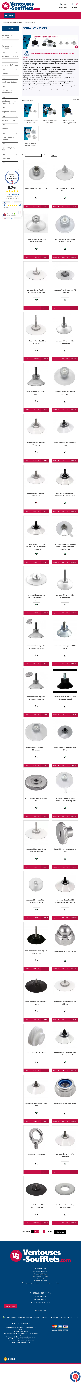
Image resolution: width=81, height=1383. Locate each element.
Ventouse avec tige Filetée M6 (50, 121)
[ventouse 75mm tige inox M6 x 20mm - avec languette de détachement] (65, 528)
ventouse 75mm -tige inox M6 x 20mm (65, 749)
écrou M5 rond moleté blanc (36, 1053)
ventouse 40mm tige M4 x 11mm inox (65, 1155)
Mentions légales (40, 1274)
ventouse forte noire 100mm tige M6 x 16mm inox (36, 1206)
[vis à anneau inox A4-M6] (36, 1138)
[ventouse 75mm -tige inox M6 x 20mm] (65, 731)
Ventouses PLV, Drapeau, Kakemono (21, 1341)
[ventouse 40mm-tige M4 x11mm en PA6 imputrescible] (65, 884)
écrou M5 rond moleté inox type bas (36, 799)
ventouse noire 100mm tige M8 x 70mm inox (36, 952)
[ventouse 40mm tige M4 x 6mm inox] (36, 1087)
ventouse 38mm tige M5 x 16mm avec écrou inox (36, 647)
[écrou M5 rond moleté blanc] (36, 1036)
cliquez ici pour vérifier (69, 1317)
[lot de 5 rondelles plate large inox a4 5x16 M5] (65, 1189)
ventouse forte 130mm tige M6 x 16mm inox (65, 291)
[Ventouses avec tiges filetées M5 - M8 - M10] (68, 110)
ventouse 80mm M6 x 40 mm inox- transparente (36, 850)
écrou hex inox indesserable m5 (65, 1104)
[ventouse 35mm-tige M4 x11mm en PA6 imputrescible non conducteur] (36, 528)
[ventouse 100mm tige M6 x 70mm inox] (36, 325)
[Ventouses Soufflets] (40, 1255)
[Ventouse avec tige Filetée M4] (30, 110)
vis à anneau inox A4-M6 (36, 1154)
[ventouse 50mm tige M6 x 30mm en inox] (65, 325)
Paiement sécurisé (40, 1280)
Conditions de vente (40, 1276)
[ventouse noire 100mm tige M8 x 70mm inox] (36, 935)
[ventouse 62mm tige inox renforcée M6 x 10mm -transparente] (36, 579)
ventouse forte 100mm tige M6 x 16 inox (65, 1003)
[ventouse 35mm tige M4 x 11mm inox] (36, 477)
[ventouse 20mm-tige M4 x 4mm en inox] (36, 172)
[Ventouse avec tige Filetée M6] (49, 110)
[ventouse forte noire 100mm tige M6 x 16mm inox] (36, 1189)
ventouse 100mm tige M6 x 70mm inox (36, 342)
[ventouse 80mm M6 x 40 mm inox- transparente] (36, 833)
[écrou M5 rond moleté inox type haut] (65, 833)
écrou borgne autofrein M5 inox (65, 951)
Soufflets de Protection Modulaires (21, 1339)
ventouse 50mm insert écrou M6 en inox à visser (36, 901)
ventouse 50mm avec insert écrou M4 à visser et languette (65, 799)
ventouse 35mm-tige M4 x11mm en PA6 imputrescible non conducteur (36, 546)
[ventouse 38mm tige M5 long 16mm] (36, 376)
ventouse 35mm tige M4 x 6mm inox (65, 444)
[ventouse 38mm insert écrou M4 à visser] (65, 376)
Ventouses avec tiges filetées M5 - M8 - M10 (68, 122)
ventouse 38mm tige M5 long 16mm (36, 393)
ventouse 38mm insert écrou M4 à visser (65, 393)
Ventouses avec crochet (21, 1343)
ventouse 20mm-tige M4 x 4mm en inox (36, 190)
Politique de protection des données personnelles (40, 1283)
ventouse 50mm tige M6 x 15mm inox (65, 190)
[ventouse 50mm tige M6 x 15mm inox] (65, 172)
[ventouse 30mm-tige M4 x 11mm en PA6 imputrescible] (65, 477)
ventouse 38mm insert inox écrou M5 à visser (36, 240)
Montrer (47, 155)
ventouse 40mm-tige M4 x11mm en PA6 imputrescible (65, 901)
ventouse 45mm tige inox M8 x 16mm (65, 647)
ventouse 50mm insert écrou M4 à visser (36, 749)
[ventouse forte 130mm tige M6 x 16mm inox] (65, 274)
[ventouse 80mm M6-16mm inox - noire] (36, 986)
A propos (40, 1278)
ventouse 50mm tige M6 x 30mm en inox (65, 342)
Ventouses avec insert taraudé (31, 144)
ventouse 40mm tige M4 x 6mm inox (36, 1104)
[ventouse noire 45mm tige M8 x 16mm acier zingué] (65, 681)
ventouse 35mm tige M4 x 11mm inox (36, 495)
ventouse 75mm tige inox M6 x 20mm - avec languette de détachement (65, 546)
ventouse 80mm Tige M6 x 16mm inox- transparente (36, 291)
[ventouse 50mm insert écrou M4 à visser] (36, 731)
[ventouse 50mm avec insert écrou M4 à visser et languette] (65, 782)
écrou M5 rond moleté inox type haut (65, 850)
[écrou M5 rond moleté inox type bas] (36, 782)
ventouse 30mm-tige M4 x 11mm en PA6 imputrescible (65, 495)
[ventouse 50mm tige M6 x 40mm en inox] (65, 579)
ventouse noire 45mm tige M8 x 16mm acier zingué (65, 698)
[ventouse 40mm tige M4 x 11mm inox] (65, 1138)
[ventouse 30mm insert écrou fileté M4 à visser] (65, 223)
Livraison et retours (40, 1272)
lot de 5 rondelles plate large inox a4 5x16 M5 (65, 1206)
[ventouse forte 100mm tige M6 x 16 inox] (65, 986)
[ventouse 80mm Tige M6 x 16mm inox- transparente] (36, 274)
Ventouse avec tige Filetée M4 (31, 121)
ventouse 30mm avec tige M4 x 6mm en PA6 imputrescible (65, 1054)
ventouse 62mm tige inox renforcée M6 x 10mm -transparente (36, 597)
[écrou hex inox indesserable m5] (65, 1087)
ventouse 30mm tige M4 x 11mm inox (36, 444)
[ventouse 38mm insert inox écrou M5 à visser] (36, 223)
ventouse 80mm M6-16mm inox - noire (36, 1003)
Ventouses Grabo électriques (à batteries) (21, 1337)
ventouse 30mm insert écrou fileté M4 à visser (65, 240)
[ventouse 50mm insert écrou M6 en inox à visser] (36, 884)
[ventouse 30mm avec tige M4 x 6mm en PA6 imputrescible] (65, 1036)
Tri (23, 155)
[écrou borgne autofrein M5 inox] (65, 935)
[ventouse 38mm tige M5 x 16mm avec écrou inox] (36, 630)
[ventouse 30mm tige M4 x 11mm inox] (36, 427)
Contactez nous (40, 1310)
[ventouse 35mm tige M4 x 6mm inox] (65, 427)
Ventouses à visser (21, 1331)
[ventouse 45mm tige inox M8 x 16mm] (65, 630)
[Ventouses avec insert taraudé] (30, 133)
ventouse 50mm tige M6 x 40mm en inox (65, 596)
